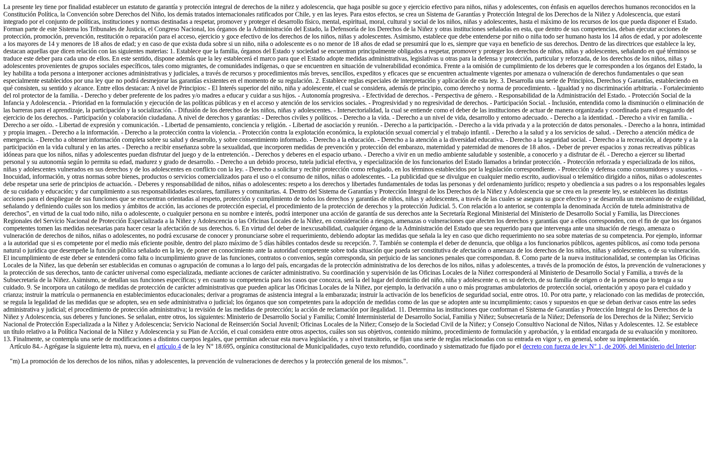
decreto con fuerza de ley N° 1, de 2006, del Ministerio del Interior (609, 346)
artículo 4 (169, 346)
